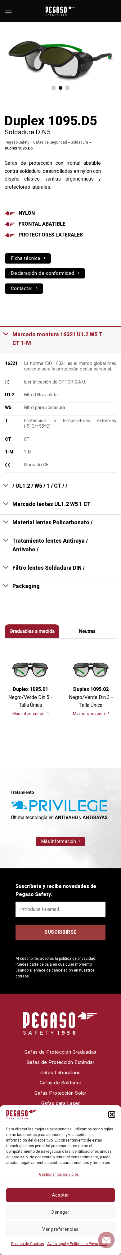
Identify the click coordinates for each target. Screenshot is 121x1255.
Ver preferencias (60, 1229)
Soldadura (79, 142)
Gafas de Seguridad (50, 142)
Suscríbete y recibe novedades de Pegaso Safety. (56, 890)
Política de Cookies (27, 1244)
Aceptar (60, 1195)
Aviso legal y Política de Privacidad (77, 1244)
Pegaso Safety (17, 142)
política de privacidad (77, 958)
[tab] (32, 631)
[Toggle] (6, 333)
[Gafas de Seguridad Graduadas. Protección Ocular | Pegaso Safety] (60, 11)
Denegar (60, 1212)
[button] (112, 1114)
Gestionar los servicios (59, 1174)
